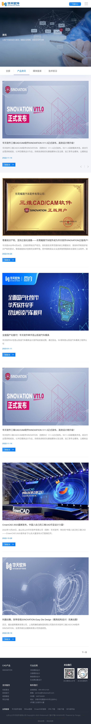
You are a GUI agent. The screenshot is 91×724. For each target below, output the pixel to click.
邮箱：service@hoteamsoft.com (42, 693)
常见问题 (5, 699)
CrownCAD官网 (40, 709)
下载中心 (75, 4)
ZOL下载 (51, 709)
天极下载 (60, 709)
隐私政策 (41, 721)
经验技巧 (5, 693)
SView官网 (28, 709)
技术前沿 (53, 70)
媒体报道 (37, 70)
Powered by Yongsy (73, 715)
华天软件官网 (17, 709)
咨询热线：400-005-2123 (39, 689)
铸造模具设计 (35, 676)
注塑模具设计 (35, 673)
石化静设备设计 (36, 679)
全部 (8, 70)
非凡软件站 (70, 709)
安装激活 (5, 689)
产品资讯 (21, 70)
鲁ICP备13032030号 (57, 715)
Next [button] (87, 124)
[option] (45, 124)
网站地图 (50, 721)
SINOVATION (7, 670)
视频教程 (5, 696)
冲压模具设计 (35, 670)
